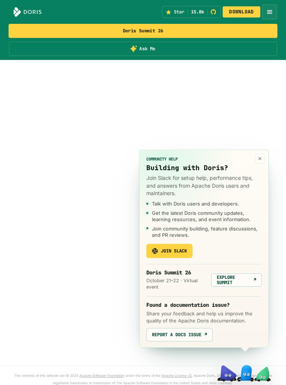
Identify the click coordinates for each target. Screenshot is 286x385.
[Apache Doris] (27, 12)
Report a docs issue (179, 335)
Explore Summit (236, 280)
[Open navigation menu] (269, 11)
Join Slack (174, 251)
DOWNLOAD (241, 12)
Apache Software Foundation (101, 375)
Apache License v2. (177, 375)
